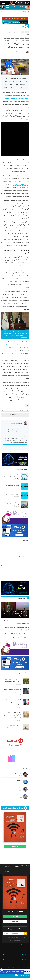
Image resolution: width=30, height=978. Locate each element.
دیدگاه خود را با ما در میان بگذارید (22, 556)
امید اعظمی (23, 52)
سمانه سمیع (19, 788)
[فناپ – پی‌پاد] (15, 530)
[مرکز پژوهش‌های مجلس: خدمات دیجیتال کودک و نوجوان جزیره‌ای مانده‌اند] (24, 480)
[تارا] (15, 517)
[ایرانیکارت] (15, 972)
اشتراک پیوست (15, 846)
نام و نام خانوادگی (25, 545)
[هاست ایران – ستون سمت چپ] (15, 459)
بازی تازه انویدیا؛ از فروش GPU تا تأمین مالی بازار (15, 634)
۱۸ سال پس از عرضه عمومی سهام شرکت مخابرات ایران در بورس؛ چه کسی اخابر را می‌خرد (13, 702)
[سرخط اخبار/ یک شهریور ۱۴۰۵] (24, 489)
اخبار (23, 26)
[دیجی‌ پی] (15, 3)
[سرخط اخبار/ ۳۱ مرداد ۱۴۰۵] (24, 498)
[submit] (25, 933)
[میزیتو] (15, 743)
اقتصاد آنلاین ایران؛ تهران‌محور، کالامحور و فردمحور (11, 504)
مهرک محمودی (18, 773)
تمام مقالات (15, 446)
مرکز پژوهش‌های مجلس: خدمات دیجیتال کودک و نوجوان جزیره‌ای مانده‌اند (11, 476)
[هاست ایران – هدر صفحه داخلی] (15, 22)
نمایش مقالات (15, 921)
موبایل (27, 405)
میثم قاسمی (19, 795)
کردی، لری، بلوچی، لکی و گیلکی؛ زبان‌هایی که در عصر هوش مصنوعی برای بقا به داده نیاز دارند (12, 715)
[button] (28, 11)
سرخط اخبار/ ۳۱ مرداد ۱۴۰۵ (12, 495)
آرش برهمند (19, 780)
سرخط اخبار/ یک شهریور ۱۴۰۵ (12, 485)
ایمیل (28, 551)
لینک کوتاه (6, 414)
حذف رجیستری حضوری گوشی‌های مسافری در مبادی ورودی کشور (16, 98)
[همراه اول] (15, 976)
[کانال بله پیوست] (15, 7)
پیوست (27, 32)
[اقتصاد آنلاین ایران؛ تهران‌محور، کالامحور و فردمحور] (24, 508)
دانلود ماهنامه (15, 916)
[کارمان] (15, 758)
